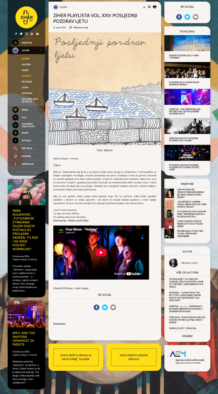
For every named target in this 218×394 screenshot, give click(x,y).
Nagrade (26, 156)
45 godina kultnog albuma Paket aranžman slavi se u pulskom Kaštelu (191, 214)
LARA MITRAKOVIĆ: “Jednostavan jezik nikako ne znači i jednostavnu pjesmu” (190, 193)
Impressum (28, 164)
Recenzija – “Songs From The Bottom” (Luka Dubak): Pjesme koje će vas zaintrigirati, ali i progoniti (185, 296)
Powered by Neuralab (27, 172)
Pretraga (27, 148)
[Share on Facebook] (96, 309)
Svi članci (187, 336)
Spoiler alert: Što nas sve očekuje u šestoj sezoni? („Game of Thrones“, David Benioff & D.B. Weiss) (186, 283)
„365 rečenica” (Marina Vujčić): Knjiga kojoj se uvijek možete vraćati (192, 204)
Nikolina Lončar (189, 263)
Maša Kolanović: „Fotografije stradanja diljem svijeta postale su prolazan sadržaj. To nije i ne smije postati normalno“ (25, 230)
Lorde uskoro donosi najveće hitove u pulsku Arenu (190, 224)
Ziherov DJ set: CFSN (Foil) (182, 328)
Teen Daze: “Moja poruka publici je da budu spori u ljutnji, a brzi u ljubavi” (187, 320)
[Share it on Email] (113, 309)
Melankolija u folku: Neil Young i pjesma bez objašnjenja (190, 233)
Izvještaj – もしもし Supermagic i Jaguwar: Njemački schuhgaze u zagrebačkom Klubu (186, 309)
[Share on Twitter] (105, 309)
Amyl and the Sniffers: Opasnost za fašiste (23, 338)
